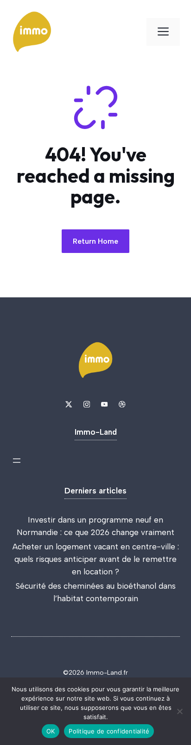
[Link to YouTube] (104, 404)
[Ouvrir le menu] (16, 460)
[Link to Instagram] (86, 404)
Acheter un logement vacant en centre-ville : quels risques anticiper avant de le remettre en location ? (96, 559)
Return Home (95, 241)
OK (50, 731)
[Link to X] (68, 404)
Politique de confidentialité (109, 731)
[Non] (179, 711)
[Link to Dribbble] (122, 404)
